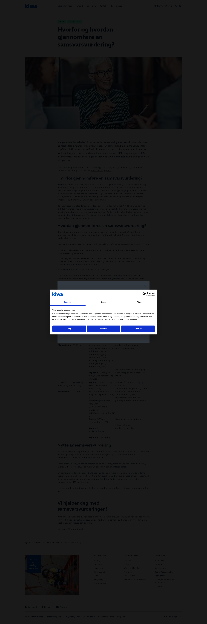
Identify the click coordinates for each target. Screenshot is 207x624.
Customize (102, 329)
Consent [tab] (67, 302)
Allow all (138, 329)
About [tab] (139, 302)
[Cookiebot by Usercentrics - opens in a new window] (144, 294)
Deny (69, 329)
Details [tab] (103, 302)
